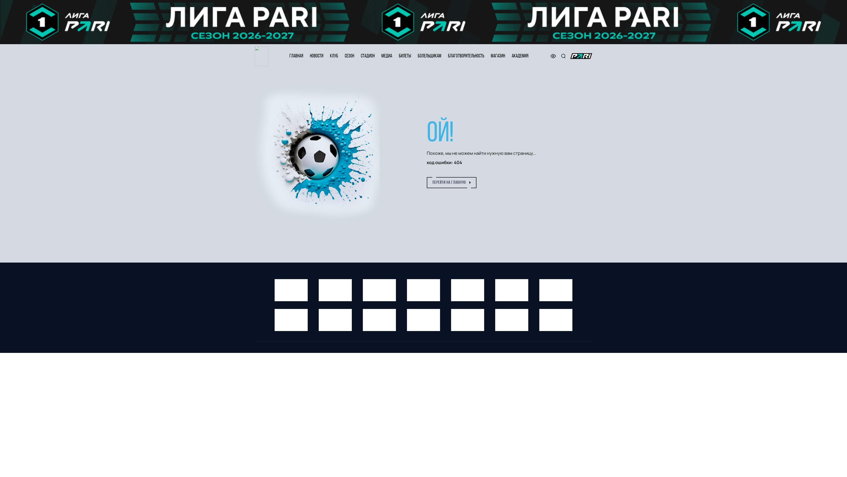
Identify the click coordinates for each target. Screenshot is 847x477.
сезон (349, 56)
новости (316, 56)
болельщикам (429, 56)
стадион (368, 56)
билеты (405, 56)
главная (296, 56)
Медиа (386, 56)
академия (520, 56)
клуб (334, 56)
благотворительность (466, 56)
